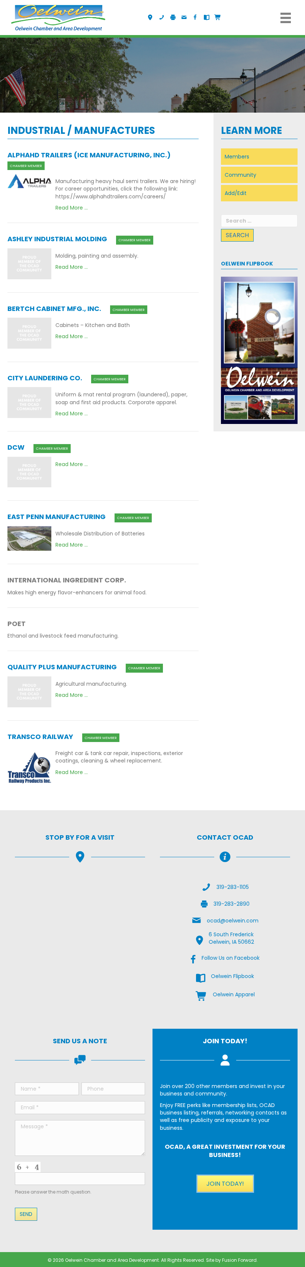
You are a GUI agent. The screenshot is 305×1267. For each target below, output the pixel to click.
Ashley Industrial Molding (57, 238)
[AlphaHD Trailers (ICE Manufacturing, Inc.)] (29, 181)
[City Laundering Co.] (29, 402)
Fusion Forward (239, 1260)
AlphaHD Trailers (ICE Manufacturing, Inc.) (89, 155)
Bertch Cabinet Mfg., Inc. (54, 308)
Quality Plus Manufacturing (62, 667)
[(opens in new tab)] (259, 349)
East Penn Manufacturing (56, 516)
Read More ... (71, 207)
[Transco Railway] (29, 767)
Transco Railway (40, 736)
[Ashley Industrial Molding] (29, 263)
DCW (16, 447)
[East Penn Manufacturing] (29, 538)
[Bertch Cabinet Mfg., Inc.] (29, 332)
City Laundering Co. (44, 378)
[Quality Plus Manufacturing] (29, 691)
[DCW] (29, 471)
